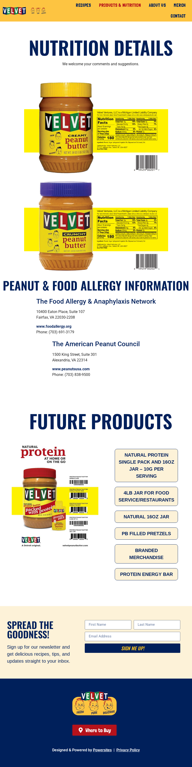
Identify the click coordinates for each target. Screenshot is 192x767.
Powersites (102, 750)
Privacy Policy (128, 750)
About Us (157, 5)
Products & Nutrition (120, 5)
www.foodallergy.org (53, 326)
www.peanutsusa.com (71, 369)
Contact (178, 16)
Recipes (83, 5)
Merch (180, 5)
